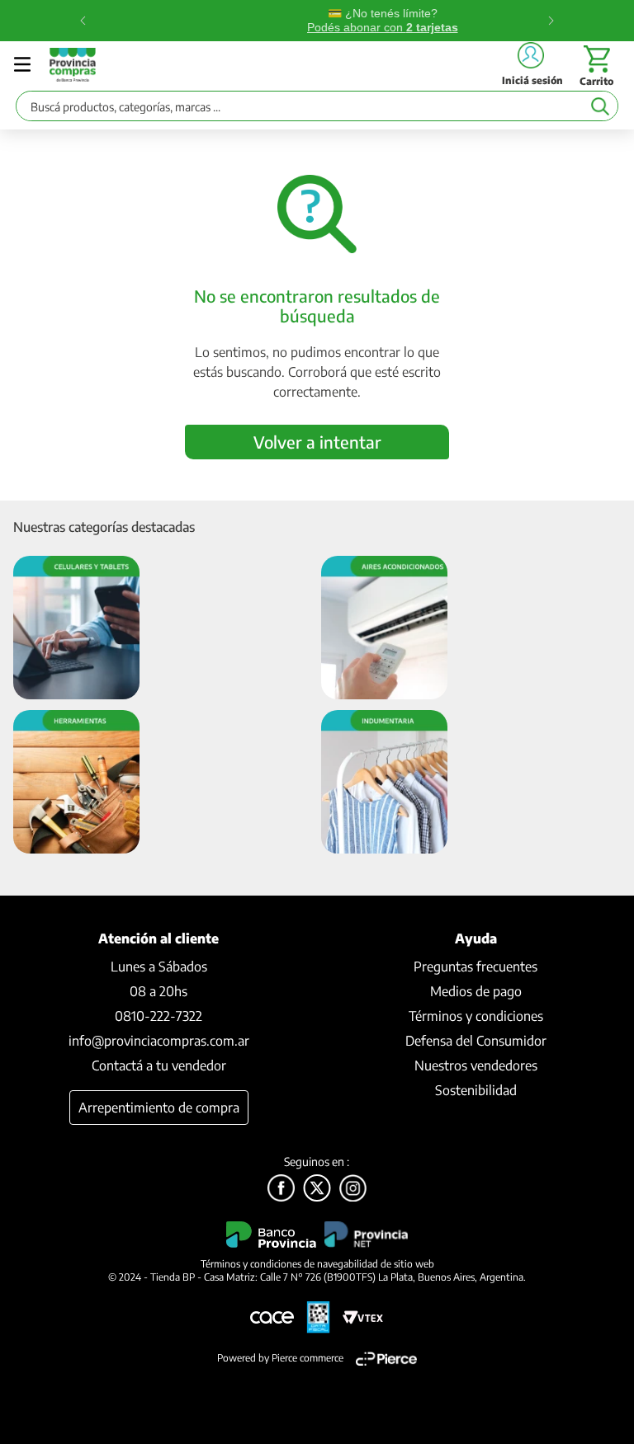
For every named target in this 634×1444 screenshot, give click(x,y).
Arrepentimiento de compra (158, 1107)
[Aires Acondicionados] (384, 629)
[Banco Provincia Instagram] (353, 1189)
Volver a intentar (317, 441)
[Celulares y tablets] (76, 629)
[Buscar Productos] (599, 106)
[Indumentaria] (384, 783)
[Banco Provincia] (317, 1189)
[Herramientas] (76, 783)
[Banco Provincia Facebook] (281, 1189)
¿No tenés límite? (318, 20)
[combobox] (317, 110)
